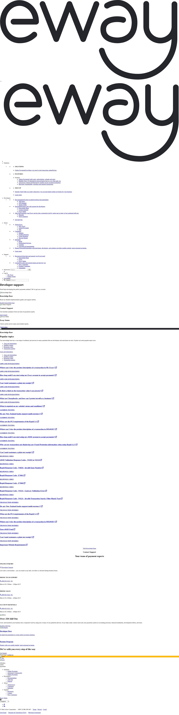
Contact (9, 693)
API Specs (22, 201)
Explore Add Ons (5, 626)
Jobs (20, 229)
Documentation (12, 678)
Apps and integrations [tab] (10, 343)
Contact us (10, 655)
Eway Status (22, 211)
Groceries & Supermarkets (26, 246)
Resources (10, 691)
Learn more (18, 195)
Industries (18, 239)
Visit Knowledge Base (89, 548)
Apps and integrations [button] (6, 352)
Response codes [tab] (8, 347)
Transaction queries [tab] (9, 348)
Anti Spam (3, 712)
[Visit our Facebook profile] (4, 704)
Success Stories (23, 238)
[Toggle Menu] (0, 81)
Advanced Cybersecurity (14, 673)
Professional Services (25, 243)
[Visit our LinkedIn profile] (4, 706)
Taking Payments (12, 674)
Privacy (40, 709)
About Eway (18, 224)
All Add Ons (18, 220)
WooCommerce (23, 216)
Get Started (3, 653)
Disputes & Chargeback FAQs (17, 712)
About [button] (5, 223)
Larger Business (23, 236)
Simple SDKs (23, 205)
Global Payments (24, 228)
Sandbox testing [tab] (8, 345)
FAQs (20, 259)
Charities (21, 245)
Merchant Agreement (34, 712)
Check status (3, 327)
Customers (18, 231)
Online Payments (12, 671)
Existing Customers (24, 266)
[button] (6, 273)
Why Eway (22, 226)
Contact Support (23, 210)
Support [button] (6, 254)
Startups (21, 233)
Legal (45, 709)
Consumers (22, 268)
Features (17, 177)
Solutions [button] (6, 163)
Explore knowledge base (7, 303)
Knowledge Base (24, 208)
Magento (21, 215)
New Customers (23, 264)
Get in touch (3, 315)
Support (9, 681)
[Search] (29, 270)
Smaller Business (24, 234)
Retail (20, 241)
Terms (34, 709)
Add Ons (10, 679)
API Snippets (22, 203)
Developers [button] (7, 198)
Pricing (54, 170)
